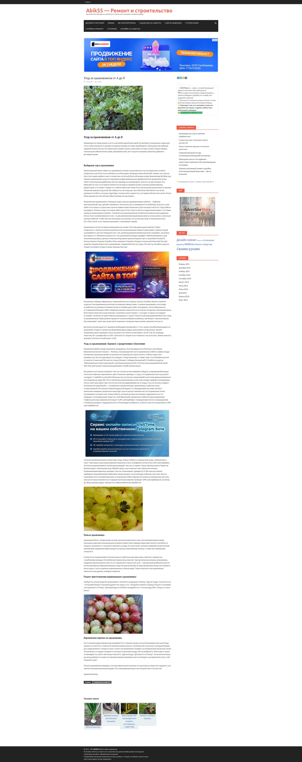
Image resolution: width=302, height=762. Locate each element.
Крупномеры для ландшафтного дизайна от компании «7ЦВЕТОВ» (129, 721)
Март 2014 (183, 300)
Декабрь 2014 (184, 268)
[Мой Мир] (186, 78)
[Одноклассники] (183, 78)
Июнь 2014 (183, 289)
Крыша (111, 23)
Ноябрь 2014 (184, 271)
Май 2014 (182, 293)
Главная (87, 2)
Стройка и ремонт (95, 29)
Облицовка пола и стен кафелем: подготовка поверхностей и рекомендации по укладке (197, 162)
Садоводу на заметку (150, 23)
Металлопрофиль (127, 23)
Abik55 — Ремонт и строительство (129, 10)
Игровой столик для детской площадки (111, 718)
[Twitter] (181, 78)
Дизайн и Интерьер (95, 23)
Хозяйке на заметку (130, 29)
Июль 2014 (183, 285)
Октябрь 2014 (184, 275)
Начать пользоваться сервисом (191, 113)
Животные (200, 240)
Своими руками (188, 249)
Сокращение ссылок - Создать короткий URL (195, 182)
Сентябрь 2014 (185, 278)
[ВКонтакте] (178, 78)
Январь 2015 (184, 264)
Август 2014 (184, 282)
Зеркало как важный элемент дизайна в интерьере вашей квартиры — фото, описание (195, 171)
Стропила (112, 29)
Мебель (189, 244)
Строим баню (192, 23)
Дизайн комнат (187, 240)
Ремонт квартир (203, 244)
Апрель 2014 (184, 296)
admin (100, 82)
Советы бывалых (173, 23)
